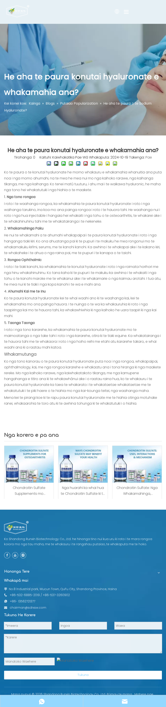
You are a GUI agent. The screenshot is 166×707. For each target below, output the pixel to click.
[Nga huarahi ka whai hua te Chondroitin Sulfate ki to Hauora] (83, 464)
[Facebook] (7, 555)
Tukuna (83, 675)
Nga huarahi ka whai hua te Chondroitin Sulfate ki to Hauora (83, 490)
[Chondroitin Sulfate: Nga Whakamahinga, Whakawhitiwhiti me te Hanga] (137, 464)
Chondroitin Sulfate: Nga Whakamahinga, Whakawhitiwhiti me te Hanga (137, 490)
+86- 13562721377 (22, 601)
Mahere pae (143, 694)
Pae (148, 157)
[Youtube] (15, 555)
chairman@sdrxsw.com (28, 607)
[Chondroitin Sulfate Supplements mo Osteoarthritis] (29, 464)
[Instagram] (23, 555)
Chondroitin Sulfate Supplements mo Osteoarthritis (29, 490)
